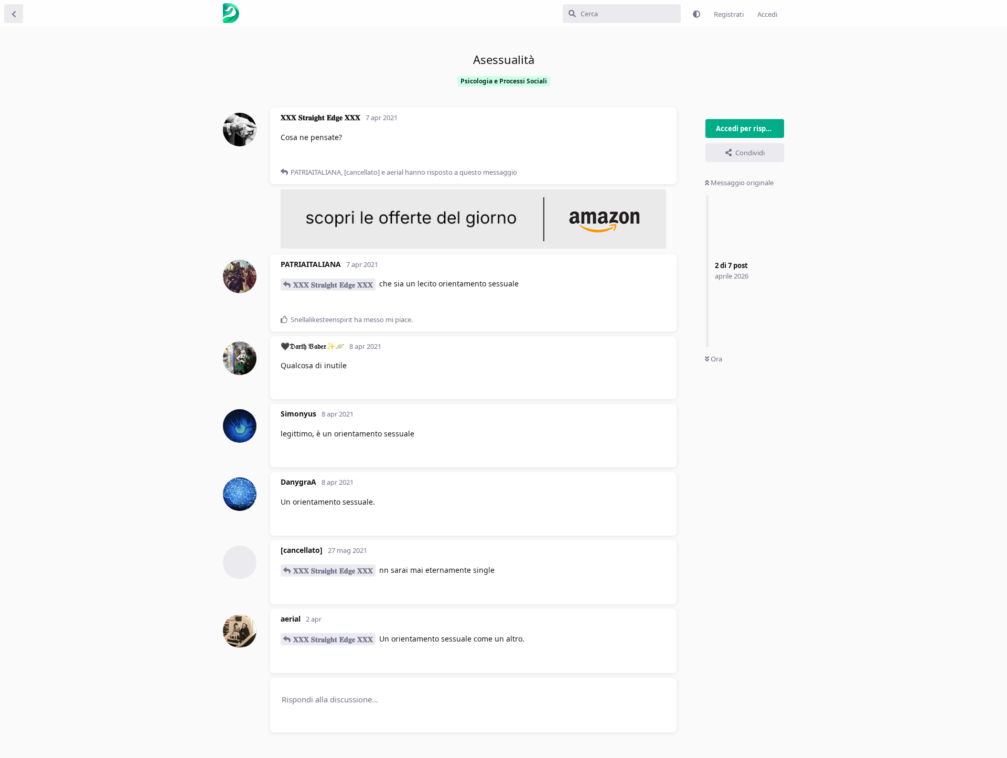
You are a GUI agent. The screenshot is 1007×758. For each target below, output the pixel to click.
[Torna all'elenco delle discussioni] (13, 13)
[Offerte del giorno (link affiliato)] (473, 246)
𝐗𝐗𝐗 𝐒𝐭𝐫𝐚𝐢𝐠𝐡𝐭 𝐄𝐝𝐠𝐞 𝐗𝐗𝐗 (333, 285)
